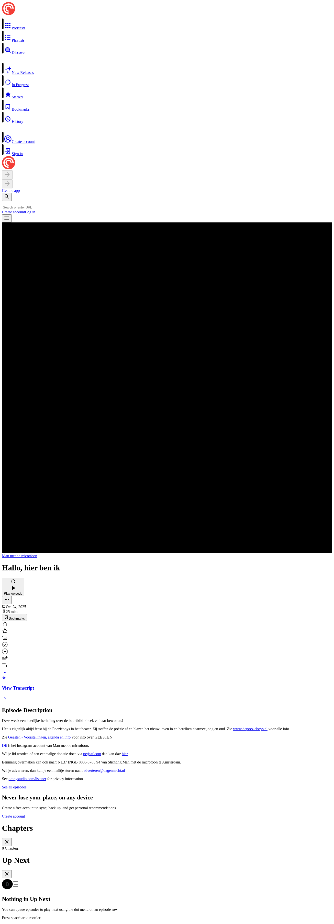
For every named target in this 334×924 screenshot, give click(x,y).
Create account (13, 212)
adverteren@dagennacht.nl (104, 770)
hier (125, 754)
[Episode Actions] (7, 600)
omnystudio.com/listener (27, 779)
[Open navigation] (7, 218)
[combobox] (24, 207)
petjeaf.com (92, 754)
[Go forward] (7, 183)
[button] (167, 24)
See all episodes (14, 787)
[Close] (7, 842)
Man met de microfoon (19, 556)
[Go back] (7, 174)
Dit (4, 745)
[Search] (7, 197)
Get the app (11, 190)
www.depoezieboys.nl (250, 729)
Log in (30, 212)
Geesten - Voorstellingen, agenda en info (39, 737)
